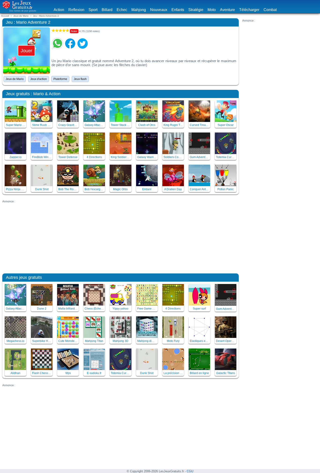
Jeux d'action (38, 79)
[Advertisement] (280, 51)
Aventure (227, 10)
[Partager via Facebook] (70, 43)
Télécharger (249, 10)
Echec (122, 10)
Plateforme (60, 79)
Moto (212, 10)
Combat (270, 10)
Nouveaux (158, 10)
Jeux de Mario (15, 79)
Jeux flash (80, 79)
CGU (190, 471)
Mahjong (138, 10)
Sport (93, 10)
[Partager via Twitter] (83, 43)
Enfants (177, 10)
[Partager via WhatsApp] (57, 43)
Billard (107, 10)
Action (59, 10)
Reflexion (76, 10)
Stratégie (195, 10)
